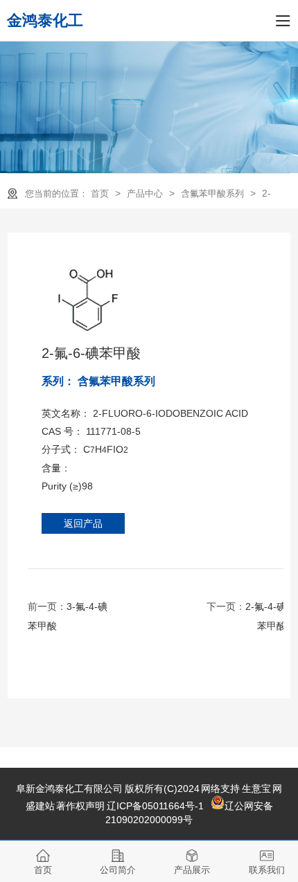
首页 (101, 193)
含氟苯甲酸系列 (214, 193)
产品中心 (146, 193)
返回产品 (83, 523)
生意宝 (256, 788)
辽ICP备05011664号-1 (155, 805)
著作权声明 (80, 805)
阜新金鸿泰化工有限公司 (69, 788)
